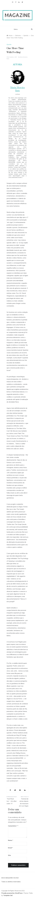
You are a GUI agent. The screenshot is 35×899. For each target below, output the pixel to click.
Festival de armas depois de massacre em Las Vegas (23, 802)
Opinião (9, 44)
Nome (10, 840)
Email (10, 848)
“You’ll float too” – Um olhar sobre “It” (12, 801)
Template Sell (7, 895)
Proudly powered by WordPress (12, 893)
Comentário (12, 826)
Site (9, 855)
